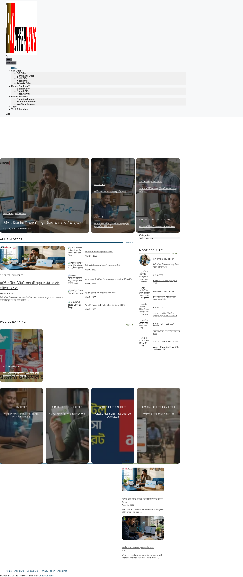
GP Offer (21, 73)
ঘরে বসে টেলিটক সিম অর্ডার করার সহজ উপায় (157, 226)
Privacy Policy (47, 571)
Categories (144, 235)
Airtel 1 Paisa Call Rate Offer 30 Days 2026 (105, 305)
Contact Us (32, 571)
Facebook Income (26, 101)
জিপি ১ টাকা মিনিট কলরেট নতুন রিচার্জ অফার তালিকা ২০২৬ (42, 223)
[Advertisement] (84, 137)
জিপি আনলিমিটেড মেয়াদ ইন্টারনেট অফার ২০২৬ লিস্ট (102, 265)
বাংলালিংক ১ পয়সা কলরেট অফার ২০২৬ (158, 413)
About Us (19, 571)
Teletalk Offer (24, 83)
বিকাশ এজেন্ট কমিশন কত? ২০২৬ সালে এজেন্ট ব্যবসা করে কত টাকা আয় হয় (21, 374)
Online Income (19, 96)
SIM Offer (16, 71)
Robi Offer (22, 78)
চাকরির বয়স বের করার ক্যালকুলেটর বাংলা (110, 191)
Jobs (14, 107)
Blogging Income (26, 99)
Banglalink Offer (25, 76)
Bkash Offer (23, 89)
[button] (8, 57)
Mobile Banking (19, 86)
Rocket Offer (23, 94)
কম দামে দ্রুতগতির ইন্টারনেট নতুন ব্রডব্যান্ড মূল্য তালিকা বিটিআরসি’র (111, 225)
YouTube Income (26, 104)
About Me (62, 571)
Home (14, 68)
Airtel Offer (22, 81)
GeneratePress (46, 575)
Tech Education (19, 109)
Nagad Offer (23, 91)
